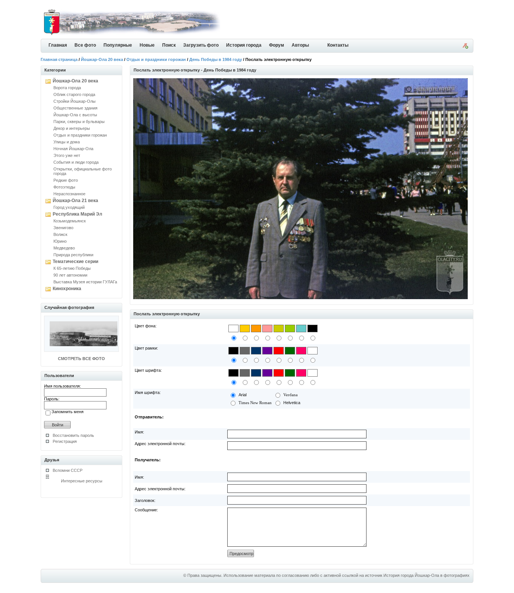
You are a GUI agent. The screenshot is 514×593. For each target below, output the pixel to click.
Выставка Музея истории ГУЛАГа (85, 282)
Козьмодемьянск (69, 221)
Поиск (169, 45)
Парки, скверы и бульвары (79, 121)
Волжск (60, 234)
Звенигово (63, 227)
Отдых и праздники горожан (156, 59)
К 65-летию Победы (72, 268)
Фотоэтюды (64, 187)
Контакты (337, 45)
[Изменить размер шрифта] (465, 47)
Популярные (117, 45)
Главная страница (59, 59)
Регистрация (65, 441)
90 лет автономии (70, 275)
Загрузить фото (201, 45)
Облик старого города (74, 94)
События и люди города (76, 162)
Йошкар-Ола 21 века (75, 200)
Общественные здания (75, 108)
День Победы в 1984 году (215, 59)
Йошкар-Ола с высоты (75, 115)
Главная (58, 45)
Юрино (60, 241)
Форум (276, 45)
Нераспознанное (69, 194)
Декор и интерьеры (71, 128)
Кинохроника (67, 288)
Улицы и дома (66, 142)
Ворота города (67, 87)
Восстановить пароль (73, 435)
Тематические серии (75, 261)
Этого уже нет (66, 155)
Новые (147, 45)
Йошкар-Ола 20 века (102, 59)
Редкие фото (65, 180)
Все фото (85, 45)
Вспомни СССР (67, 470)
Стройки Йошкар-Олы (74, 101)
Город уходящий (69, 207)
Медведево (64, 248)
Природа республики (73, 254)
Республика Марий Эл (77, 214)
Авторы (300, 45)
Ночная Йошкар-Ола (73, 148)
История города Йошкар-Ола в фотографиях (426, 575)
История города (244, 45)
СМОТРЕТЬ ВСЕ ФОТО (81, 358)
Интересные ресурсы (81, 481)
